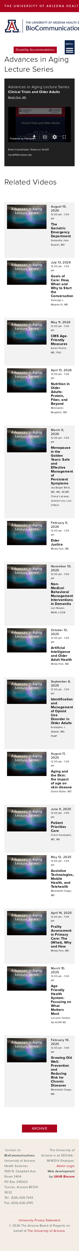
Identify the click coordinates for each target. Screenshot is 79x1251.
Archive (39, 1128)
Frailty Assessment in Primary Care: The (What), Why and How (61, 936)
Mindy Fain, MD (17, 97)
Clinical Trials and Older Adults (34, 92)
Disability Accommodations (35, 50)
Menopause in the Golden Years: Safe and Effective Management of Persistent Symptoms (62, 466)
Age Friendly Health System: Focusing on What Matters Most (61, 1000)
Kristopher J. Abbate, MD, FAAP (58, 732)
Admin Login (66, 1166)
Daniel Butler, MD (61, 791)
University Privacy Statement (39, 1220)
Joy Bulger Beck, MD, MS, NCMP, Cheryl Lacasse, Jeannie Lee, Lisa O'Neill (61, 496)
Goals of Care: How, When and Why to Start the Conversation (62, 286)
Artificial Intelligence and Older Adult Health (61, 654)
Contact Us (13, 1150)
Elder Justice (57, 542)
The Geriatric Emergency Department (61, 230)
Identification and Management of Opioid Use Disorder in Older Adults (62, 711)
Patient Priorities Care (58, 827)
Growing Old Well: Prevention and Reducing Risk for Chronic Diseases (61, 1072)
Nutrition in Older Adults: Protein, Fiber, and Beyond (60, 394)
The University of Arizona (46, 1231)
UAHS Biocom (64, 1176)
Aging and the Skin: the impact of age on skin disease (61, 779)
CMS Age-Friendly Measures (59, 340)
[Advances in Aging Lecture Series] (27, 228)
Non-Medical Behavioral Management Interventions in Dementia (62, 594)
